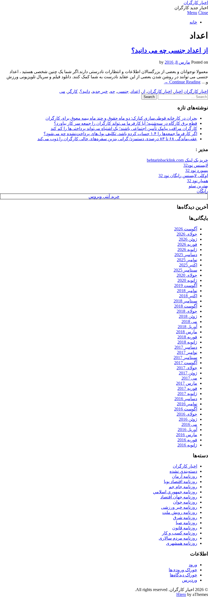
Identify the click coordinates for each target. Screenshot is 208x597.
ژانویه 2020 (187, 280)
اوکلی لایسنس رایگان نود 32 (183, 175)
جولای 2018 (187, 311)
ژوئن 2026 (188, 239)
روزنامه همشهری (181, 543)
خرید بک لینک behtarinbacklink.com (177, 160)
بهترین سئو (198, 186)
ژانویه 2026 (187, 249)
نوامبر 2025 (187, 259)
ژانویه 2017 (187, 393)
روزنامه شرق (185, 517)
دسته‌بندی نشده (183, 471)
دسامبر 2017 (185, 347)
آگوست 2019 (185, 285)
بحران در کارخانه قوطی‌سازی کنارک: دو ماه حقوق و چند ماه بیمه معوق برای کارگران (121, 118)
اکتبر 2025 (188, 265)
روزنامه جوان (185, 502)
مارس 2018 (186, 332)
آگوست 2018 (185, 306)
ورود (193, 564)
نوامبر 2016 (187, 404)
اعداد (135, 91)
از (143, 91)
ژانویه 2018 (187, 342)
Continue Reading (182, 82)
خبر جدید (100, 91)
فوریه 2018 (187, 337)
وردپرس (189, 580)
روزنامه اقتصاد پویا (180, 481)
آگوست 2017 (185, 362)
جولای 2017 (187, 368)
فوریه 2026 (187, 244)
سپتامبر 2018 (185, 301)
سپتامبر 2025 (185, 270)
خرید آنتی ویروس (104, 196)
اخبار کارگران (196, 2)
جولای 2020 (187, 275)
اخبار (178, 91)
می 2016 (189, 424)
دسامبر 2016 (185, 398)
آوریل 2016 (187, 429)
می (62, 91)
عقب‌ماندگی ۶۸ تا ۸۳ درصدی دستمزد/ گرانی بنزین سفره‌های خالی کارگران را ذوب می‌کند (117, 138)
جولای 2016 (187, 414)
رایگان (202, 191)
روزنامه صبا (186, 522)
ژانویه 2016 (187, 445)
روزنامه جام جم (183, 486)
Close (203, 12)
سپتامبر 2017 (185, 357)
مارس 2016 (186, 434)
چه (112, 91)
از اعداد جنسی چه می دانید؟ (169, 50)
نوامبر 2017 (187, 352)
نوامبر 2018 (187, 290)
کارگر (72, 91)
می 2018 (189, 321)
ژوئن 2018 (188, 316)
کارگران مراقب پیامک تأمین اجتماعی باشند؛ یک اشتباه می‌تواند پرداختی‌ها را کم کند (124, 128)
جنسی (123, 91)
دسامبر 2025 (185, 254)
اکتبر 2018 (188, 295)
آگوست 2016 (185, 409)
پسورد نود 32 (196, 170)
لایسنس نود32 (195, 165)
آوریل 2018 (187, 326)
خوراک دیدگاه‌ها (183, 575)
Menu (192, 12)
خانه (193, 22)
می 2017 (189, 378)
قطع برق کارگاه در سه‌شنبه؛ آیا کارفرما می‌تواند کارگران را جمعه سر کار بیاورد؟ (125, 123)
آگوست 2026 (185, 229)
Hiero (181, 594)
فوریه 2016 (187, 440)
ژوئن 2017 (188, 373)
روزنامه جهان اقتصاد (178, 497)
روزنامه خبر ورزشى (179, 507)
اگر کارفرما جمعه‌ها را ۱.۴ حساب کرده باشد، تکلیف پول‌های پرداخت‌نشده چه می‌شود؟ (120, 133)
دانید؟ (85, 91)
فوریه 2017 (187, 388)
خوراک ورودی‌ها (183, 569)
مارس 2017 (186, 383)
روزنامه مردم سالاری (178, 538)
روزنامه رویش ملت (179, 512)
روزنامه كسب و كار (179, 533)
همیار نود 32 (197, 180)
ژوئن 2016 (188, 419)
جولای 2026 (187, 234)
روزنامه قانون (184, 528)
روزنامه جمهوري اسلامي (175, 492)
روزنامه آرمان (184, 476)
